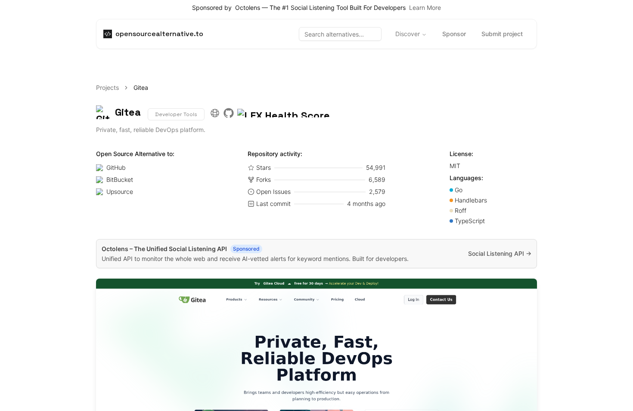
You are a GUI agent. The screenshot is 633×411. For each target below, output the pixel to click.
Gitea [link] (140, 87)
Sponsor (454, 33)
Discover (407, 33)
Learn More (425, 7)
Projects (107, 87)
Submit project (502, 33)
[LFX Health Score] (283, 112)
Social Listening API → (499, 253)
